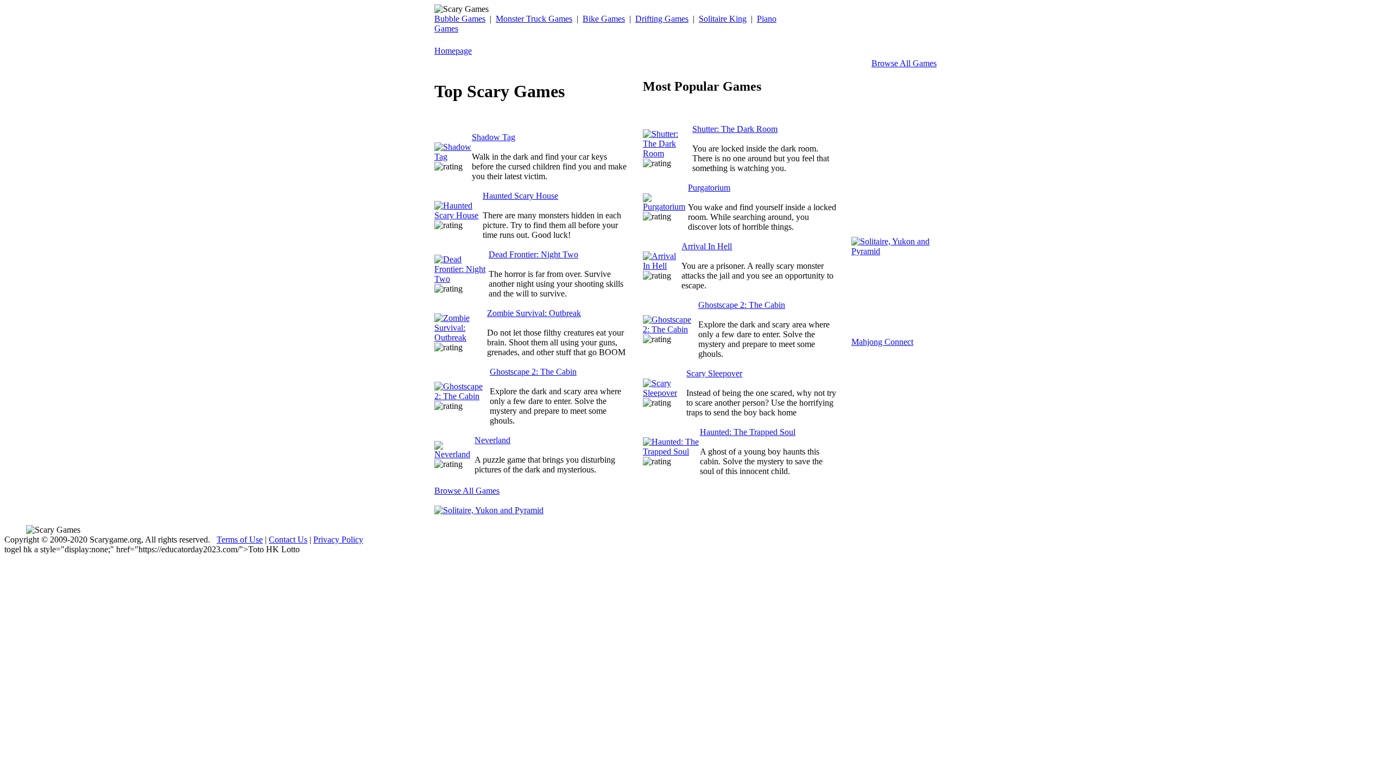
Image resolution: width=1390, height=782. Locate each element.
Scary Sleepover (714, 373)
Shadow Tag (493, 137)
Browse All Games (904, 63)
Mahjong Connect (882, 341)
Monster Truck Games (534, 18)
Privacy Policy (338, 539)
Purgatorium (709, 187)
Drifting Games (661, 18)
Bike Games (604, 18)
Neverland (492, 440)
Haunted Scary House (520, 195)
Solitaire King (723, 18)
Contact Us (288, 539)
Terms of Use (240, 539)
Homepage (453, 50)
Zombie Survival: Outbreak (534, 313)
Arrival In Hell (706, 246)
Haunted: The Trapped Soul (747, 432)
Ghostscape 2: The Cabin (533, 371)
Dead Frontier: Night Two (533, 254)
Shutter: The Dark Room (735, 129)
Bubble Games (459, 18)
